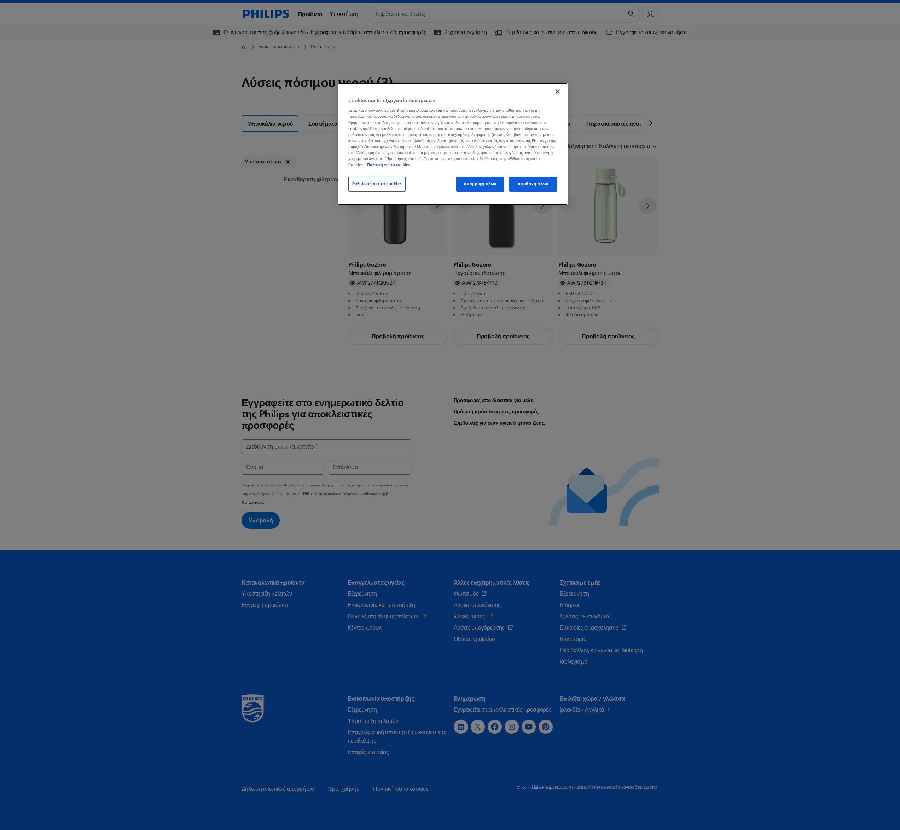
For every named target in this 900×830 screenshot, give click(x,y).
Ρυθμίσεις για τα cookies (377, 184)
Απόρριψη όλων (480, 184)
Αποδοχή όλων (533, 184)
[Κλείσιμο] (557, 91)
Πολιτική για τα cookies (388, 164)
